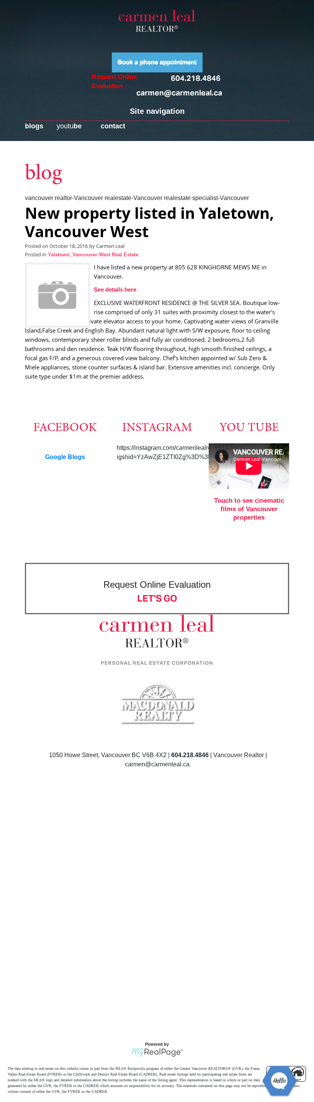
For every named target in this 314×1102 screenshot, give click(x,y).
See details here (115, 289)
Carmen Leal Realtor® (157, 21)
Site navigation (157, 111)
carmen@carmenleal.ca (179, 92)
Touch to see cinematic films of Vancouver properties (249, 509)
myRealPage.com (157, 1052)
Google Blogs (65, 457)
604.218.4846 (196, 78)
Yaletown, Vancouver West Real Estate (93, 254)
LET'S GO (157, 598)
